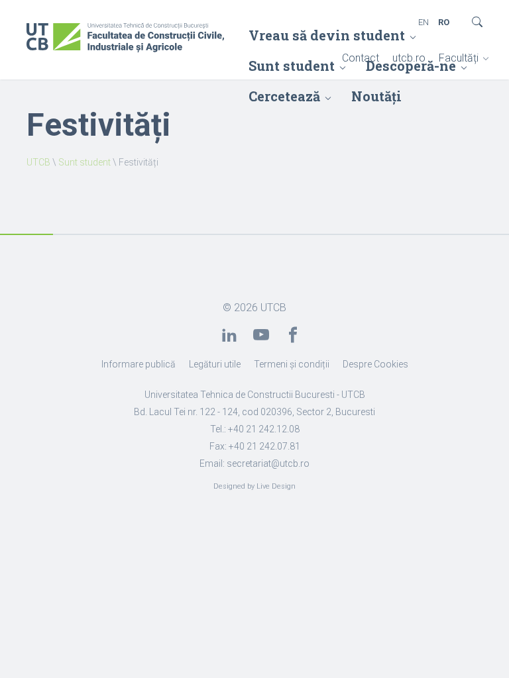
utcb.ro (408, 58)
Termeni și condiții (291, 364)
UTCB (38, 162)
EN (423, 22)
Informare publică (138, 364)
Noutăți (376, 96)
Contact (360, 58)
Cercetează (284, 96)
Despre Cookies (375, 364)
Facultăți (459, 58)
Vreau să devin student (327, 35)
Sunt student (84, 162)
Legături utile (215, 364)
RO (443, 22)
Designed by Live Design (254, 486)
